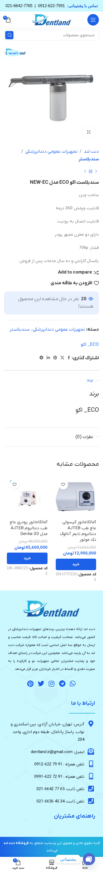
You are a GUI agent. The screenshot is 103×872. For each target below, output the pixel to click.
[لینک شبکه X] (62, 358)
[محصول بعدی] (85, 171)
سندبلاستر (89, 159)
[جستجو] (9, 35)
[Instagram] (51, 683)
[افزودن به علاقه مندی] (63, 484)
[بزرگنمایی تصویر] (88, 132)
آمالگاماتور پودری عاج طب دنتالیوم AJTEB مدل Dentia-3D (29, 528)
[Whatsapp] (72, 683)
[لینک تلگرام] (41, 358)
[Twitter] (41, 683)
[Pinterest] (30, 683)
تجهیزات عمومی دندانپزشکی (51, 152)
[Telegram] (62, 683)
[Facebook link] (69, 358)
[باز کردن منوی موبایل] (93, 19)
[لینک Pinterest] (55, 358)
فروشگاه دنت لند (16, 843)
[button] (76, 564)
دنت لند (91, 152)
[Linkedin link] (48, 358)
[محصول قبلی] (96, 171)
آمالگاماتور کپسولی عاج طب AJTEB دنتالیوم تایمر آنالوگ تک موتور (78, 530)
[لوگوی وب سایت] (51, 20)
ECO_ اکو (90, 345)
